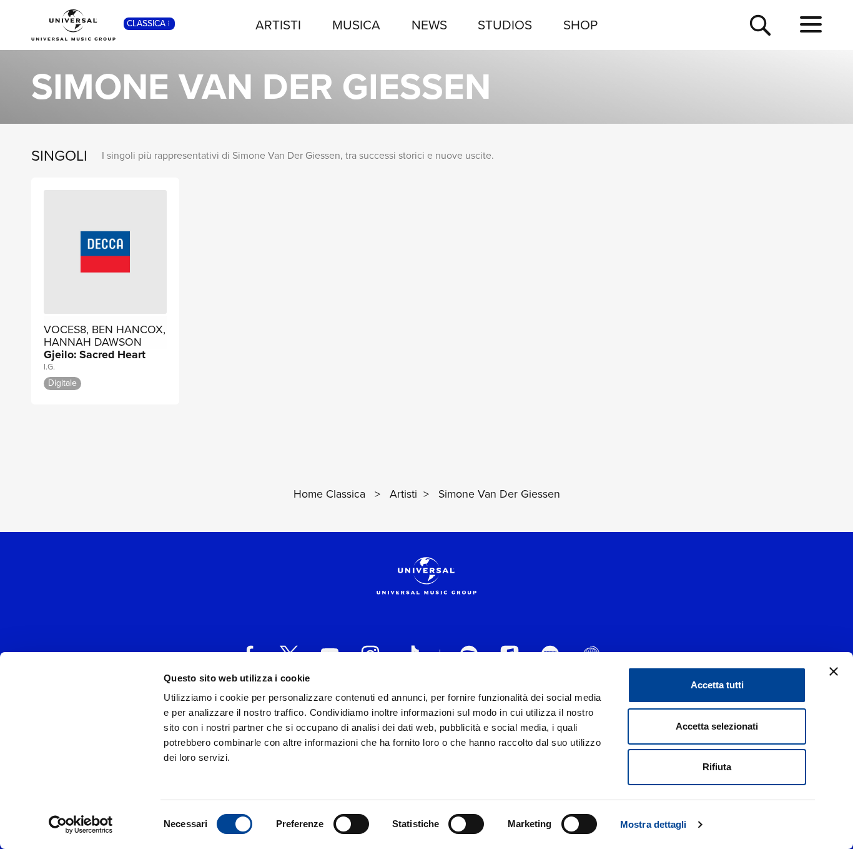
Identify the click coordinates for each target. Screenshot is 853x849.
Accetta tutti (717, 685)
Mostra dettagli (653, 824)
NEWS (429, 24)
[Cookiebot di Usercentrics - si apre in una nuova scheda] (81, 824)
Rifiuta (717, 766)
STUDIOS (505, 24)
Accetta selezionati (717, 726)
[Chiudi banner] (833, 671)
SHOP (580, 24)
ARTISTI (278, 24)
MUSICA (356, 24)
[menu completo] (811, 25)
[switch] (351, 824)
